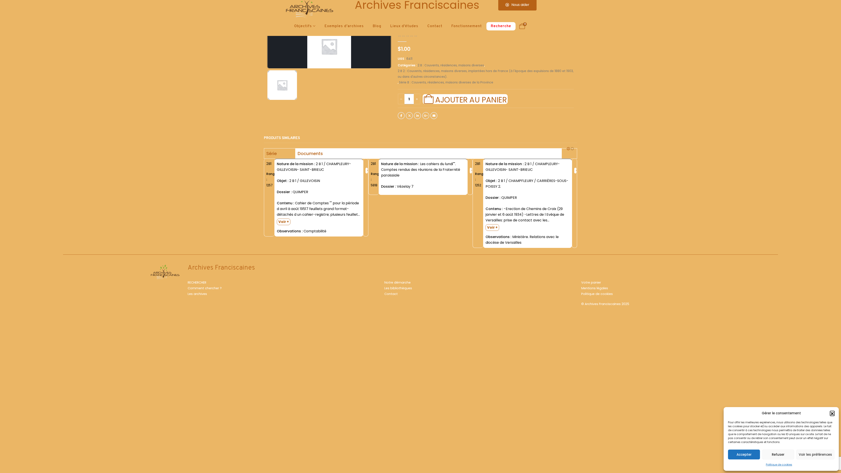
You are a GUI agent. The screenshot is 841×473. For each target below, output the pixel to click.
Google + (425, 115)
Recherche (501, 26)
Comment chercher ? (205, 288)
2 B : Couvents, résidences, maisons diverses (451, 65)
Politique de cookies (779, 464)
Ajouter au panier (471, 99)
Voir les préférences (815, 454)
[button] (832, 413)
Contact (434, 26)
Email (433, 115)
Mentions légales (594, 288)
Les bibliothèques (398, 288)
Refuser (778, 454)
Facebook (401, 115)
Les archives (197, 294)
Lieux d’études (404, 26)
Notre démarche (397, 282)
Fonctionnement (466, 26)
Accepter (744, 454)
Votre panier (591, 282)
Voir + (283, 221)
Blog (377, 26)
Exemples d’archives (344, 26)
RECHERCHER (197, 282)
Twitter (409, 115)
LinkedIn (417, 115)
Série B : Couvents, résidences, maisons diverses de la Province (446, 82)
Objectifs (303, 26)
